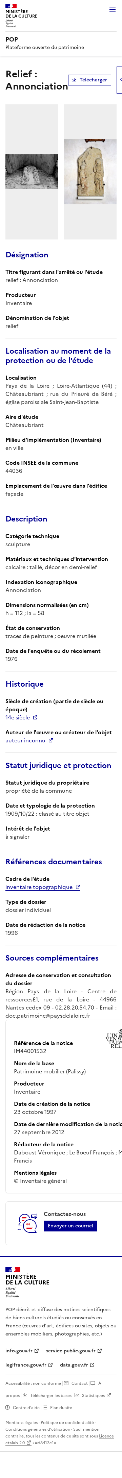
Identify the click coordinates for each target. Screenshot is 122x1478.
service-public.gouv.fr (71, 1350)
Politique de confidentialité (67, 1423)
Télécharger (93, 79)
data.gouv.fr (74, 1365)
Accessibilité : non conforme (33, 1383)
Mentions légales (21, 1423)
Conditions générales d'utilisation (37, 1429)
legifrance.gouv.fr (25, 1365)
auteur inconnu (25, 740)
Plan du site (61, 1408)
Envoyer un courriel (70, 1225)
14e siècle (17, 717)
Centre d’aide (26, 1408)
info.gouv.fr (19, 1350)
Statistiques (93, 1396)
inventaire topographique (39, 887)
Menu (112, 9)
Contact (80, 1383)
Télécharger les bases (51, 1396)
